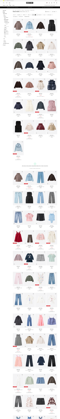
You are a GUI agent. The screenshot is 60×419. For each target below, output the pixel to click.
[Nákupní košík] (56, 2)
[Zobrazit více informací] (29, 37)
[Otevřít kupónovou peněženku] (46, 2)
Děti (9, 2)
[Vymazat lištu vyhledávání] (56, 5)
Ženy (3, 2)
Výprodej (18, 14)
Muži (6, 2)
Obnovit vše (27, 16)
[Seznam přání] (54, 2)
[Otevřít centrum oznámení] (51, 3)
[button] (48, 11)
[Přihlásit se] (49, 2)
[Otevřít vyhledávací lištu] (44, 5)
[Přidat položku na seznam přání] (22, 19)
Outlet (5, 0)
